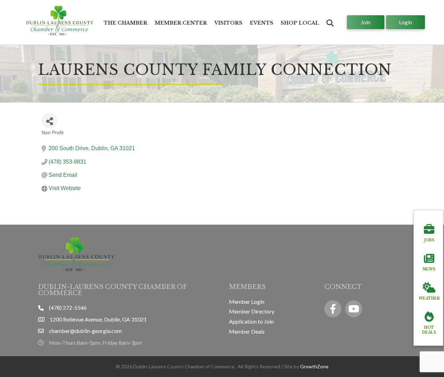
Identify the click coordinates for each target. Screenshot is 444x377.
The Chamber (125, 23)
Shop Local (300, 23)
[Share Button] (49, 121)
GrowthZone (314, 366)
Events (261, 23)
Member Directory (251, 311)
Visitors (228, 23)
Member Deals (247, 331)
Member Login (246, 301)
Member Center (181, 23)
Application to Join (251, 321)
